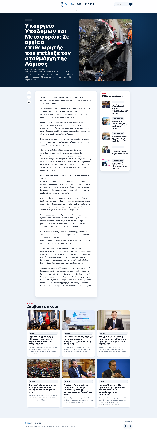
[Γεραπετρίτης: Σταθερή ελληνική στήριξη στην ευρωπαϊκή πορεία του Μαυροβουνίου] (43, 320)
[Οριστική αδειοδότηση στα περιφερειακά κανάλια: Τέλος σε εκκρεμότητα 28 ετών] (43, 368)
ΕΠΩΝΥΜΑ (94, 10)
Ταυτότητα (128, 421)
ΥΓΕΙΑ (102, 10)
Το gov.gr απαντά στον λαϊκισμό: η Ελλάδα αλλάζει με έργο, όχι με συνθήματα (119, 139)
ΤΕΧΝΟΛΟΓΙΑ (111, 10)
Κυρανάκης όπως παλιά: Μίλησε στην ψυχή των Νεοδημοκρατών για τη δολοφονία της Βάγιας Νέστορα (120, 109)
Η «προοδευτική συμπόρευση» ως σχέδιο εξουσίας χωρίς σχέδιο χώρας (119, 165)
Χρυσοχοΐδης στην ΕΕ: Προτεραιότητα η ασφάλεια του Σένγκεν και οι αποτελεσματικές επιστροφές (112, 389)
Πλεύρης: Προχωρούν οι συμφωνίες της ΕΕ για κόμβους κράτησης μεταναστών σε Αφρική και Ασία (78, 389)
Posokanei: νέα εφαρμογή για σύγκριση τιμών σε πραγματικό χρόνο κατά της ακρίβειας (78, 340)
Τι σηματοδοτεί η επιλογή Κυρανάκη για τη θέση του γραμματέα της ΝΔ (120, 152)
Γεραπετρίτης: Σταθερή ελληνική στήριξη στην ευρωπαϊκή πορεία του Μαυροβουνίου (41, 340)
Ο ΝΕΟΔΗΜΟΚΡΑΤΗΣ (82, 10)
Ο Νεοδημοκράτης (118, 102)
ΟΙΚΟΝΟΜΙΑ (61, 10)
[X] (130, 426)
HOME (43, 10)
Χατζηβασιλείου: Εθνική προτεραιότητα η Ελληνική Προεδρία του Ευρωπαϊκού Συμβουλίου (112, 340)
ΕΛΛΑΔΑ (70, 10)
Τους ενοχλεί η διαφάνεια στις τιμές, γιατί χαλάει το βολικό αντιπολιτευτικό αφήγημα (119, 125)
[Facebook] (126, 426)
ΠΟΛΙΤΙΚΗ (51, 10)
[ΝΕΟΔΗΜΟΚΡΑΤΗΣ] (78, 4)
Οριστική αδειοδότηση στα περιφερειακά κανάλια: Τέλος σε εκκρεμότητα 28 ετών (42, 388)
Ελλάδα (28, 20)
